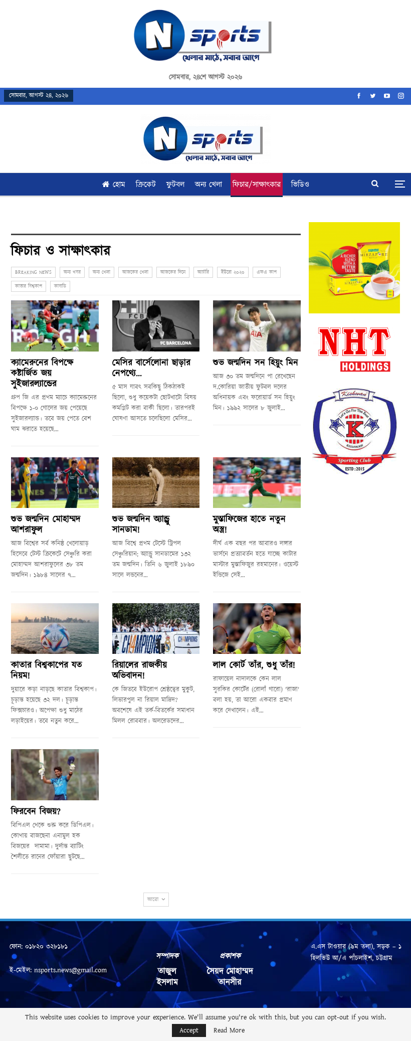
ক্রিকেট (146, 185)
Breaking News (33, 272)
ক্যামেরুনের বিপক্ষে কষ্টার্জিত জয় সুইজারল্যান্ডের (42, 374)
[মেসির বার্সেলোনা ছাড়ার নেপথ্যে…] (156, 325)
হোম (119, 185)
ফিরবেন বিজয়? (36, 811)
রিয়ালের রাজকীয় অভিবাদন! (139, 670)
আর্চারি (203, 272)
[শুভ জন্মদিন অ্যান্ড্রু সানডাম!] (156, 482)
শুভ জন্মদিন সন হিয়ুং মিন (255, 363)
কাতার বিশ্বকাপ (28, 286)
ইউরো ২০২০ (233, 272)
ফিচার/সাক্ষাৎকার (257, 185)
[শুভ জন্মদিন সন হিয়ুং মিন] (257, 325)
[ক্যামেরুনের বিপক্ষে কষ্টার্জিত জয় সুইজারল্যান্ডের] (55, 325)
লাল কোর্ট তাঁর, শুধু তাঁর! (254, 665)
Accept (188, 1030)
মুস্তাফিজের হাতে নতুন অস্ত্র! (249, 525)
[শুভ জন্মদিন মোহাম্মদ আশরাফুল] (55, 482)
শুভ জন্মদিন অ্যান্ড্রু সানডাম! (141, 525)
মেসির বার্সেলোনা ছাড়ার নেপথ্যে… (151, 368)
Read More (229, 1030)
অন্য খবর (72, 272)
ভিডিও (300, 185)
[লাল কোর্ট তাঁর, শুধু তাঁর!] (257, 628)
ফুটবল (175, 185)
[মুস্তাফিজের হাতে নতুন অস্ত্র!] (257, 482)
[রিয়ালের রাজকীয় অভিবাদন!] (156, 628)
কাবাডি (60, 286)
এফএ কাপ (267, 272)
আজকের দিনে (172, 272)
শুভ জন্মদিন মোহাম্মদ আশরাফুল (46, 525)
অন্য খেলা (208, 185)
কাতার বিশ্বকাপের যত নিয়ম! (46, 670)
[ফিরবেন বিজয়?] (55, 774)
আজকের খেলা (135, 272)
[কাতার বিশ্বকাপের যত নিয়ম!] (55, 628)
